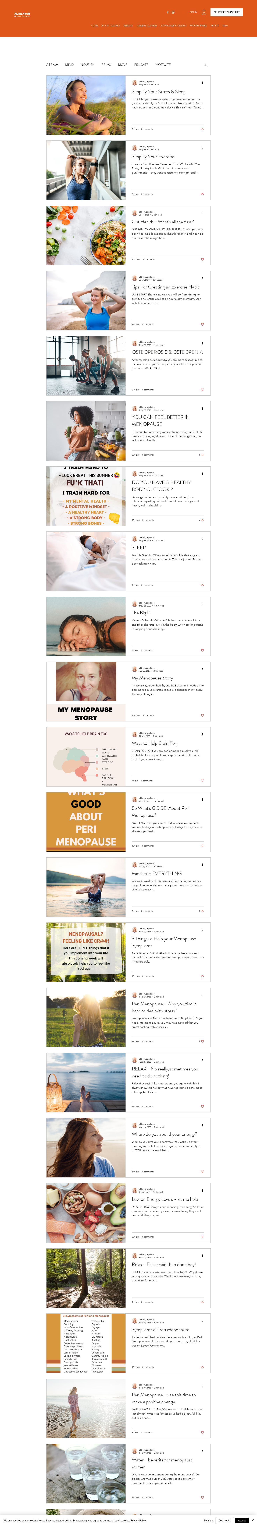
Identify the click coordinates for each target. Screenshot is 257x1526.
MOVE (122, 65)
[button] (204, 12)
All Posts (52, 65)
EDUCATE (141, 65)
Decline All (224, 1520)
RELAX (106, 65)
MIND (69, 65)
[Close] (253, 1520)
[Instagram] (173, 12)
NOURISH (88, 65)
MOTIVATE (163, 65)
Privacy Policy (138, 1520)
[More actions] (204, 83)
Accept (242, 1520)
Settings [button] (208, 1520)
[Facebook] (168, 12)
